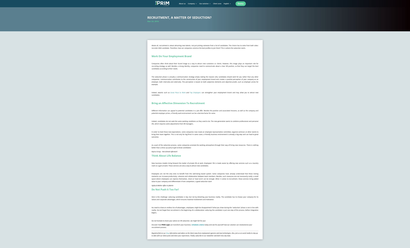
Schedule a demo (198, 225)
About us (182, 4)
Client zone (217, 4)
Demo (241, 3)
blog (167, 233)
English (226, 4)
